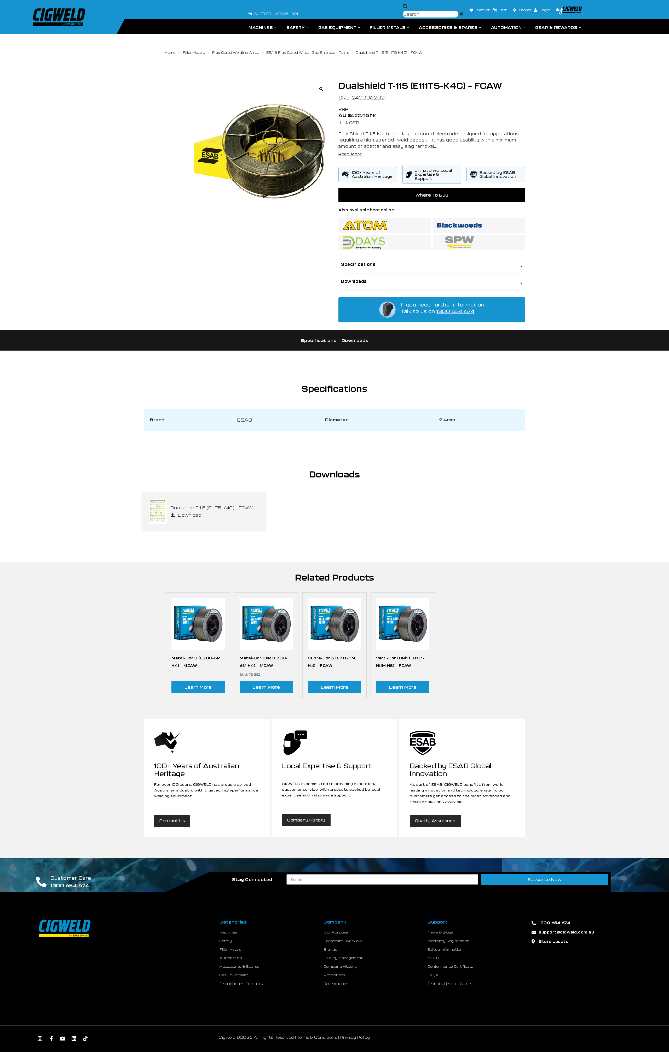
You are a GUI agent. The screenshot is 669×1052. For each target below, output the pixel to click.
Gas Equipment (337, 27)
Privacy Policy (355, 1037)
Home (170, 52)
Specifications (318, 340)
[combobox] (430, 14)
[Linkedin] (74, 1039)
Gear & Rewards (556, 27)
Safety (295, 27)
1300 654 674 (455, 311)
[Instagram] (40, 1039)
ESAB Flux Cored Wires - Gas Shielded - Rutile (307, 52)
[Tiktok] (85, 1039)
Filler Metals (388, 27)
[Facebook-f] (51, 1039)
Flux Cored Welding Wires (235, 52)
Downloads (355, 340)
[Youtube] (63, 1039)
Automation (506, 27)
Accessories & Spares (448, 27)
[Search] (405, 6)
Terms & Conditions (317, 1037)
